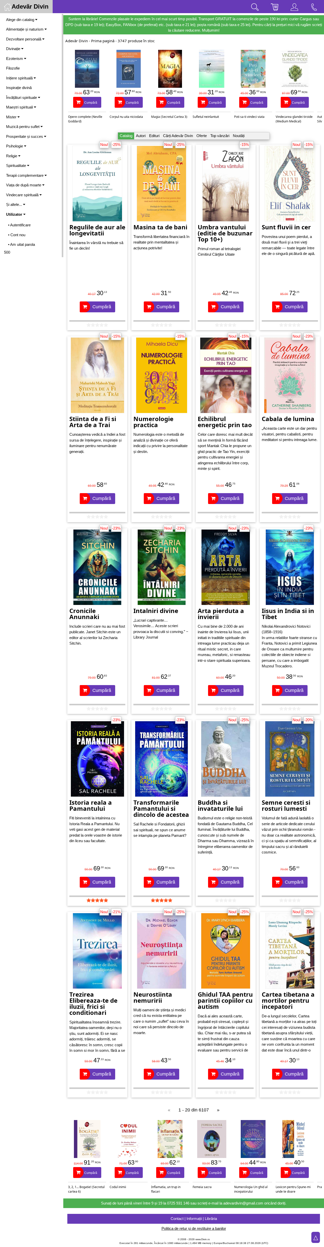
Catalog (126, 136)
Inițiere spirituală (20, 78)
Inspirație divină (19, 87)
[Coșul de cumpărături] (275, 6)
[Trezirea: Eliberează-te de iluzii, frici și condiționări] (97, 950)
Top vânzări (219, 136)
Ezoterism (15, 58)
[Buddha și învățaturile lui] (225, 758)
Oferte (201, 136)
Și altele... (14, 204)
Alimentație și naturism (25, 29)
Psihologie (15, 146)
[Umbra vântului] (225, 183)
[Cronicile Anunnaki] (97, 566)
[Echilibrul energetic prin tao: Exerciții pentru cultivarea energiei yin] (226, 375)
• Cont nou (16, 235)
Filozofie (13, 68)
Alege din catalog (20, 19)
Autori (141, 136)
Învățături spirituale (22, 97)
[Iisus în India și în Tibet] (290, 566)
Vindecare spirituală (22, 195)
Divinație (13, 49)
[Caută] (255, 6)
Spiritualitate (16, 165)
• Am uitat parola (21, 244)
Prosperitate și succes (25, 136)
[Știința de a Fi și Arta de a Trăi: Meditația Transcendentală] (97, 375)
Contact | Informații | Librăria (194, 1218)
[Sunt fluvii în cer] (290, 183)
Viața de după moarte (24, 185)
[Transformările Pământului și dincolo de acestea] (161, 758)
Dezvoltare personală (24, 39)
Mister (11, 117)
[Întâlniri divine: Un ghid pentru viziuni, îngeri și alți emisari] (161, 566)
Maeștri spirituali (20, 107)
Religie (12, 156)
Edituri (154, 136)
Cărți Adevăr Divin (178, 136)
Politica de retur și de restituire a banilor (193, 1228)
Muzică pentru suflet (23, 126)
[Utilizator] (294, 6)
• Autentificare (19, 225)
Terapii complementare (25, 175)
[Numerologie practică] (161, 375)
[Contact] (314, 6)
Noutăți (239, 136)
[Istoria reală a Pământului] (97, 758)
